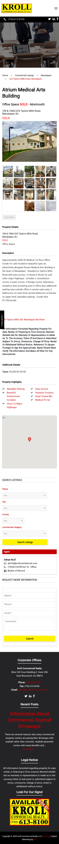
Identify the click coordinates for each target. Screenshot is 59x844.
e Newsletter (2, 320)
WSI (35, 839)
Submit (29, 638)
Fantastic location (44, 392)
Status (5, 488)
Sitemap (46, 836)
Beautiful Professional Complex (13, 396)
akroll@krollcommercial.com (22, 563)
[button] (55, 8)
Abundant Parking (16, 389)
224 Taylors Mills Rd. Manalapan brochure (23, 319)
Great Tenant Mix (43, 396)
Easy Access (41, 389)
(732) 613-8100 (16, 19)
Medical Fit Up (42, 400)
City (4, 501)
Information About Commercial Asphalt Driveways (29, 720)
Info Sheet (9, 217)
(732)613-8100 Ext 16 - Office (22, 567)
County (5, 514)
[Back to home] (17, 8)
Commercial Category (12, 527)
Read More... (29, 749)
